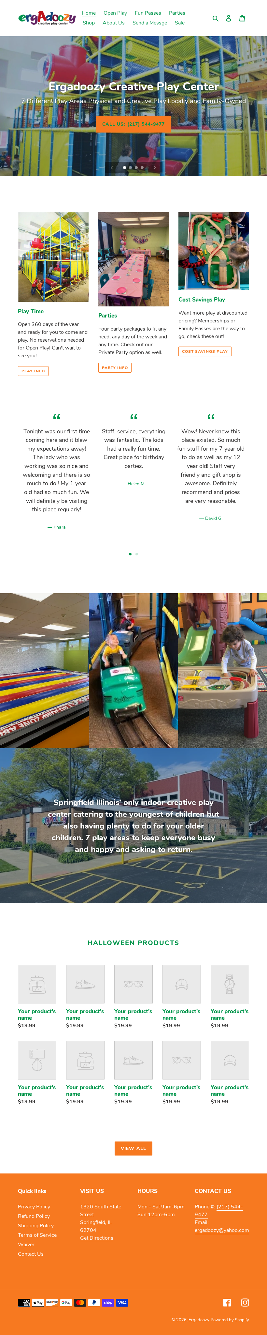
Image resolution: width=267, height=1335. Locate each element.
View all (133, 1148)
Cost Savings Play (205, 351)
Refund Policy (34, 1216)
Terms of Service (37, 1235)
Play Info (33, 371)
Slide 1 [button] (130, 554)
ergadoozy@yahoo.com (222, 1230)
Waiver (26, 1244)
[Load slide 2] (131, 168)
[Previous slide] (112, 167)
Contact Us (31, 1254)
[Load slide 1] (125, 168)
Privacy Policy (34, 1206)
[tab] (130, 554)
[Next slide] (155, 167)
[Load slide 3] (137, 168)
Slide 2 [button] (137, 554)
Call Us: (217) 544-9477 (133, 124)
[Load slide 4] (143, 168)
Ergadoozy (199, 1320)
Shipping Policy (36, 1225)
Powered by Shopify (230, 1320)
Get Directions (96, 1238)
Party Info (115, 367)
